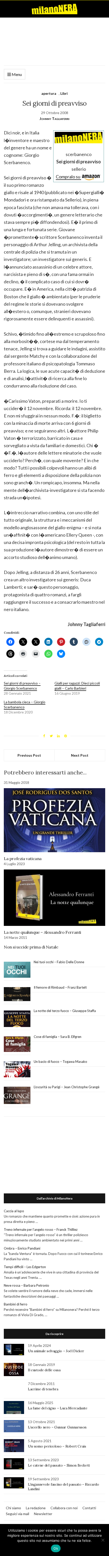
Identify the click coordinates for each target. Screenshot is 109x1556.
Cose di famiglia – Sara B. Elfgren (57, 1037)
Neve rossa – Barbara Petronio (26, 1285)
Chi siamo (13, 1508)
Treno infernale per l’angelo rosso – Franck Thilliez (41, 1229)
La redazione (36, 1508)
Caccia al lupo (14, 1211)
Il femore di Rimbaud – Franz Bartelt (60, 987)
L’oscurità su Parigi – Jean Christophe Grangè (66, 1087)
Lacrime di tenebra (43, 1389)
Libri (64, 93)
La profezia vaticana (23, 858)
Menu (16, 74)
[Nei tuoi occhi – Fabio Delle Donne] (17, 970)
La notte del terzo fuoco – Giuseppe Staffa (65, 1011)
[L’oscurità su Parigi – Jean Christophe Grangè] (17, 1095)
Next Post (79, 755)
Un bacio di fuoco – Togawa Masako (60, 1062)
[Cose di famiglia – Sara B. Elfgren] (17, 1044)
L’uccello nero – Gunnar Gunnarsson (57, 1427)
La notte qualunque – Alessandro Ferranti (42, 932)
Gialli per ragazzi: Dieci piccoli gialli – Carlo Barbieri (77, 685)
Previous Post (29, 755)
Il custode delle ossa (44, 1370)
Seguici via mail (17, 1514)
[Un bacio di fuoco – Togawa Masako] (17, 1069)
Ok (55, 1548)
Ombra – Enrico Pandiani (22, 1248)
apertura (48, 93)
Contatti (89, 1508)
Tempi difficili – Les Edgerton (25, 1267)
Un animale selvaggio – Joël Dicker (56, 1351)
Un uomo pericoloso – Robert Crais (57, 1446)
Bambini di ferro (15, 1304)
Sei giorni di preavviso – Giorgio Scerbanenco (22, 685)
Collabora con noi (64, 1508)
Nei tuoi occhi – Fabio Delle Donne (59, 962)
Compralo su (68, 176)
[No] (102, 1540)
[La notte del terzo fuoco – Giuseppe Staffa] (17, 1019)
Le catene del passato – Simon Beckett (59, 1465)
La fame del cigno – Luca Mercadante (57, 1408)
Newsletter (43, 1514)
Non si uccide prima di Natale (31, 947)
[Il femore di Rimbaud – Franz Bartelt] (17, 994)
